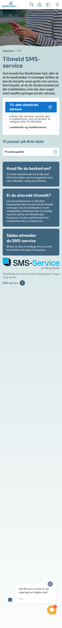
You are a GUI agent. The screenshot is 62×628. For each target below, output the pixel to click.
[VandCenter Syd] (11, 4)
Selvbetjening (8, 51)
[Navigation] (57, 4)
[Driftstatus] (39, 5)
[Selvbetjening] (47, 4)
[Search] (32, 5)
